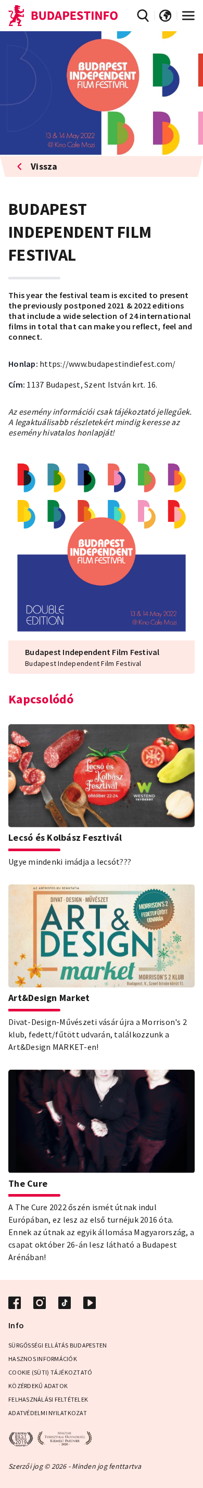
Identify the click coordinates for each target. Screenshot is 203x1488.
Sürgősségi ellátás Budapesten (57, 1345)
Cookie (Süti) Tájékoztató (50, 1372)
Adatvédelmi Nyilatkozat (47, 1413)
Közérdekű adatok (38, 1386)
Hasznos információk (42, 1359)
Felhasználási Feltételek (48, 1399)
